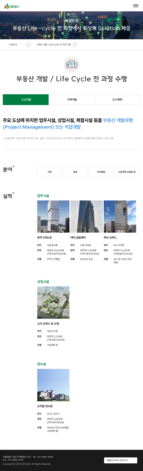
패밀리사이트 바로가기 (117, 460)
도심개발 (26, 99)
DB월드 (12, 6)
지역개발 (72, 99)
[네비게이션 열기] (135, 6)
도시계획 (117, 99)
